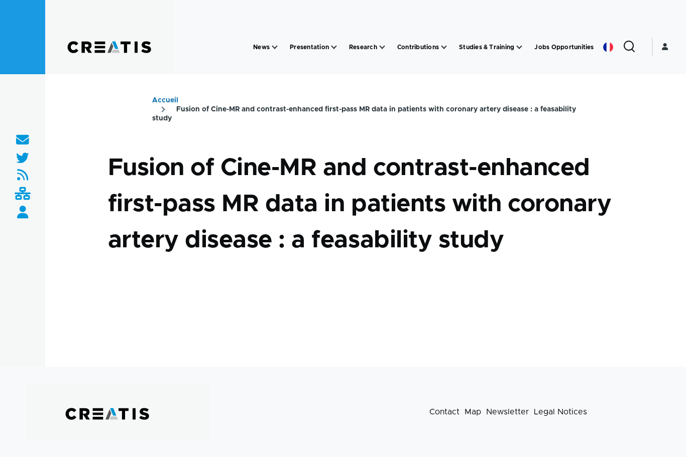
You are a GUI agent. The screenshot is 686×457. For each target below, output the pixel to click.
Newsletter (507, 412)
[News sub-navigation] (275, 47)
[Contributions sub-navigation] (444, 47)
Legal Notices (560, 412)
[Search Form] (629, 47)
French (608, 47)
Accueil (165, 100)
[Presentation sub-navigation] (334, 47)
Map (473, 412)
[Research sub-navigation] (382, 47)
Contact (444, 412)
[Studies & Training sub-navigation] (519, 47)
